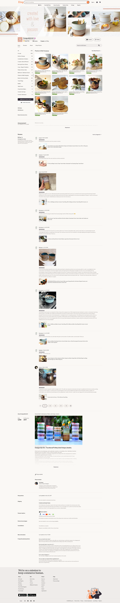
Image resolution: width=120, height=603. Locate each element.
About (31, 45)
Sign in (93, 2)
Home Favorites (57, 5)
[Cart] (100, 2)
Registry (78, 5)
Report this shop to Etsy (22, 114)
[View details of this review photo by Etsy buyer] (47, 300)
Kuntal (40, 137)
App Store (22, 595)
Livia (40, 171)
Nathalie (40, 350)
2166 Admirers (20, 110)
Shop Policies (39, 45)
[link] (40, 405)
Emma (40, 367)
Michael (40, 247)
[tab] (25, 50)
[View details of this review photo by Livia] (47, 181)
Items (19, 45)
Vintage (72, 5)
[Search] (88, 2)
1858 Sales (20, 107)
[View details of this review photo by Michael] (47, 257)
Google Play (32, 595)
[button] (89, 39)
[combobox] (55, 2)
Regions (100, 600)
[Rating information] (24, 41)
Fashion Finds (65, 5)
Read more (67, 127)
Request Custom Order (26, 99)
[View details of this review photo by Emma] (47, 377)
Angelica (40, 154)
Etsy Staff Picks (47, 5)
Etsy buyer (41, 210)
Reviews (25, 45)
